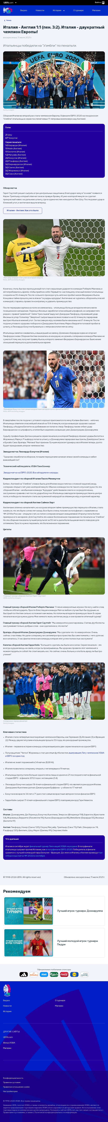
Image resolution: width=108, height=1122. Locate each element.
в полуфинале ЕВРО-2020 (59, 850)
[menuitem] (25, 10)
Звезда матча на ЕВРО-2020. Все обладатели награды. (30, 473)
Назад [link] (8, 20)
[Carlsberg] (54, 974)
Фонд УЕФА (9, 1043)
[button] (58, 10)
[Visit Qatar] (84, 974)
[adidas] (23, 974)
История (7, 1011)
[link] (24, 10)
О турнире (60, 1001)
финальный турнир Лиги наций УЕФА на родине (53, 846)
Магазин (59, 1006)
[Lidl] (74, 974)
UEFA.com (8, 1037)
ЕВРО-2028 (7, 10)
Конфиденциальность (13, 1078)
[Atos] (44, 974)
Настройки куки (10, 1091)
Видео (6, 1001)
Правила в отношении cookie (16, 1087)
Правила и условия (11, 1082)
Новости (7, 1006)
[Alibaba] (34, 974)
